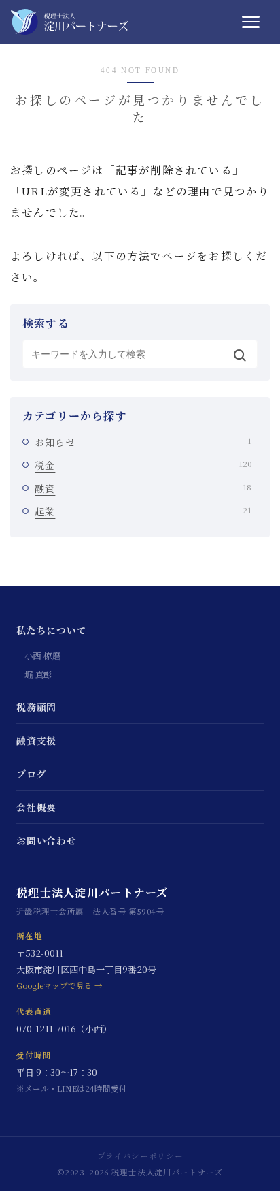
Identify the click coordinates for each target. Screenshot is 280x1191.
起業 (143, 511)
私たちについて (51, 630)
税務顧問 (36, 707)
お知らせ (143, 442)
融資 (143, 488)
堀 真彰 (38, 675)
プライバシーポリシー (140, 1155)
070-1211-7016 (46, 1028)
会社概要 (36, 807)
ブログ (31, 773)
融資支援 (36, 740)
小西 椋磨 (42, 656)
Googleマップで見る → (59, 985)
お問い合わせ (46, 840)
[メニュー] (255, 21)
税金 (143, 465)
